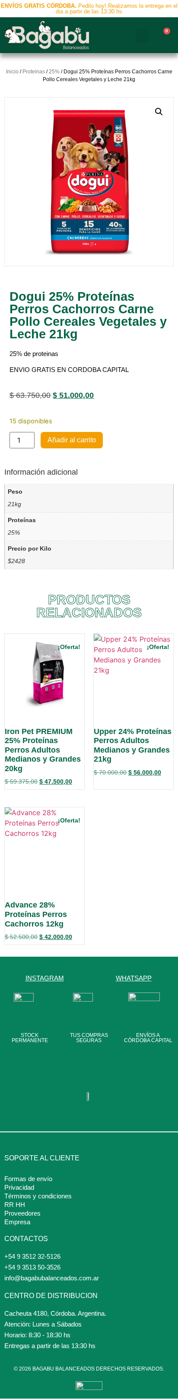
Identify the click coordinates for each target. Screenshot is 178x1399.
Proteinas (33, 72)
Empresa (17, 1222)
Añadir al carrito (72, 440)
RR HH (14, 1204)
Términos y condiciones (38, 1196)
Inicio (12, 72)
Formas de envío (28, 1178)
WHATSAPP (134, 978)
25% (54, 72)
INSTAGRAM (44, 978)
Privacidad (19, 1187)
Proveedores (22, 1213)
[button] (143, 35)
